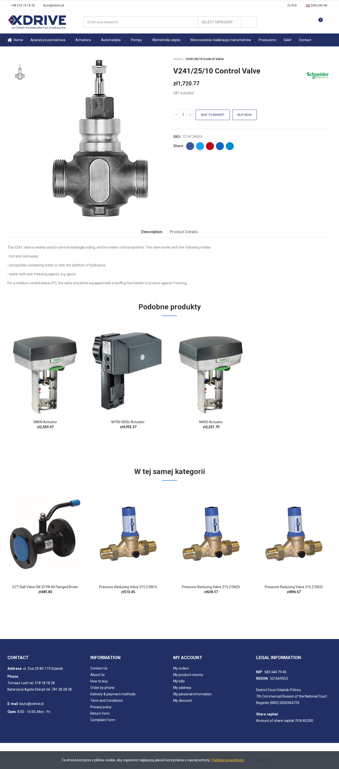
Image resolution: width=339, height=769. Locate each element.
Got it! (263, 760)
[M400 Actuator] (211, 369)
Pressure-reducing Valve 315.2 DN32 (294, 587)
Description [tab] (151, 231)
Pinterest (210, 146)
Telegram (230, 146)
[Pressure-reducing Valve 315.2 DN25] (211, 533)
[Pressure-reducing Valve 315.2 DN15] (128, 533)
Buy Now (244, 115)
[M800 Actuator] (45, 369)
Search (249, 22)
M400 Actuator (211, 422)
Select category (217, 22)
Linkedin (220, 146)
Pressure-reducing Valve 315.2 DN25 (211, 587)
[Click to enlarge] (44, 209)
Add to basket (213, 115)
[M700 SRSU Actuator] (128, 369)
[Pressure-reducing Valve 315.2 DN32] (294, 533)
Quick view (70, 331)
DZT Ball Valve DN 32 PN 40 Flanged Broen (45, 587)
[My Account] (329, 22)
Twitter (200, 146)
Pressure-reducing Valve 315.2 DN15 (128, 587)
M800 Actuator (45, 422)
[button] (21, 5)
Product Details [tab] (184, 231)
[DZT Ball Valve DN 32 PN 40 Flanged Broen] (45, 533)
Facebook (190, 146)
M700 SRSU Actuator (128, 422)
